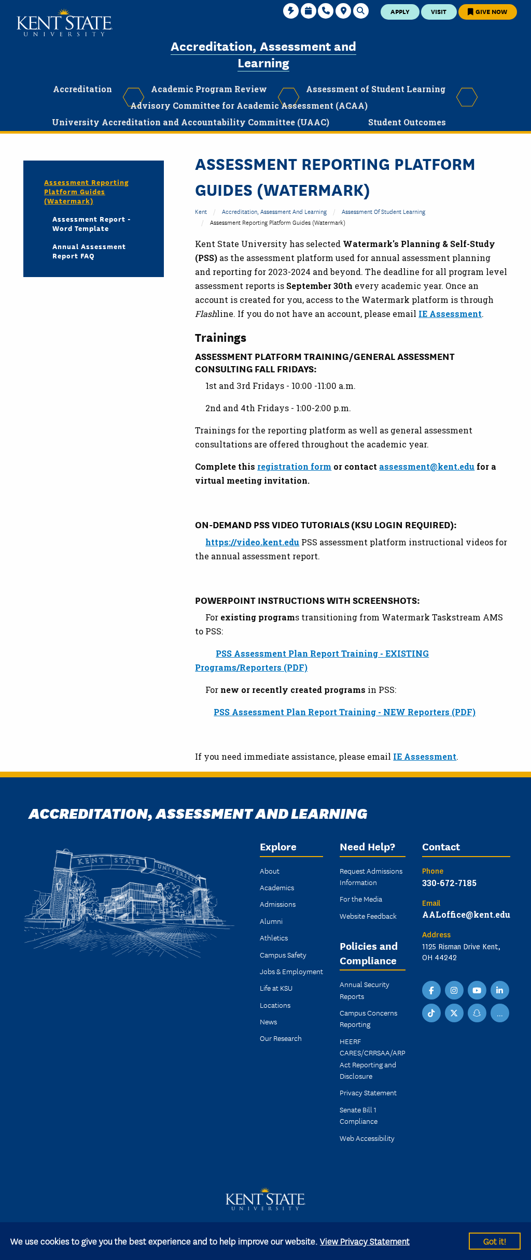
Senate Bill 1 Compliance (359, 1115)
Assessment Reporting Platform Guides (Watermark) (86, 191)
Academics (277, 887)
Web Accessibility (367, 1137)
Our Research (281, 1038)
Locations (275, 1004)
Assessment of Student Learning (383, 211)
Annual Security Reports (364, 989)
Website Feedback (368, 915)
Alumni (271, 920)
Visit (438, 11)
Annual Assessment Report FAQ (89, 250)
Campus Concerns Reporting (368, 1018)
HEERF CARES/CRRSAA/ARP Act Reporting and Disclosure (373, 1058)
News (268, 1021)
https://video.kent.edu (252, 542)
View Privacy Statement (365, 1240)
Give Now (490, 11)
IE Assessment (450, 313)
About (270, 870)
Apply (400, 11)
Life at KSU (276, 987)
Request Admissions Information (371, 876)
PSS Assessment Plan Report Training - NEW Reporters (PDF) (345, 711)
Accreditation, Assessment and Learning (263, 53)
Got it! (494, 1240)
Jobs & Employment (291, 971)
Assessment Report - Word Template (91, 223)
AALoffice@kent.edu (466, 914)
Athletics (274, 937)
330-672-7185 (449, 882)
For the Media (361, 898)
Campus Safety (283, 954)
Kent (201, 211)
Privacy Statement (368, 1092)
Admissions (278, 903)
